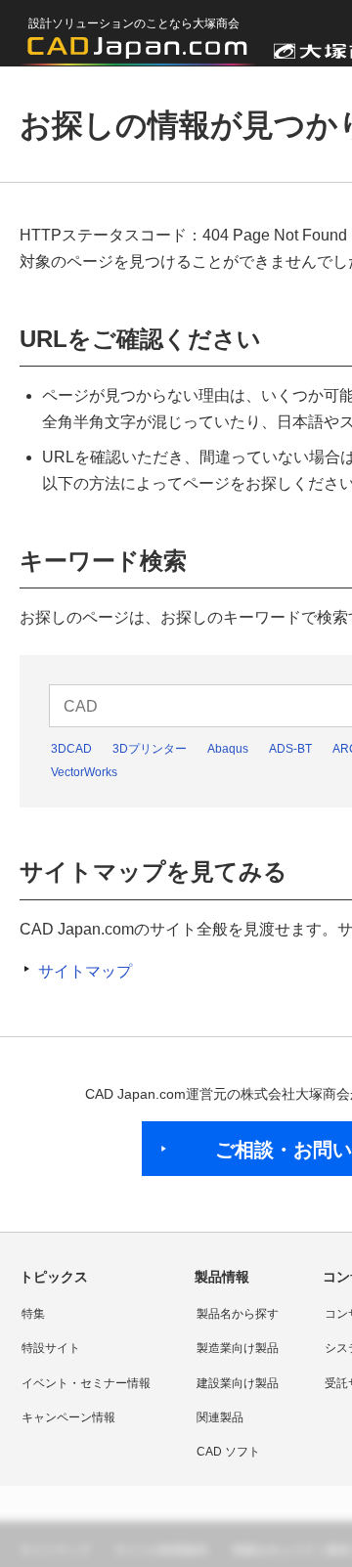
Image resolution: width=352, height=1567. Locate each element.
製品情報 (222, 1276)
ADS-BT (290, 749)
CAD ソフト (228, 1451)
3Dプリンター (149, 749)
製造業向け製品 (238, 1348)
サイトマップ (85, 971)
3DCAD (71, 749)
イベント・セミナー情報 (86, 1383)
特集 (33, 1314)
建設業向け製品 (238, 1383)
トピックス (54, 1276)
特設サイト (51, 1348)
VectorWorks (84, 772)
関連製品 (220, 1417)
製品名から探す (238, 1314)
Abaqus (227, 749)
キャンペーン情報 (68, 1417)
